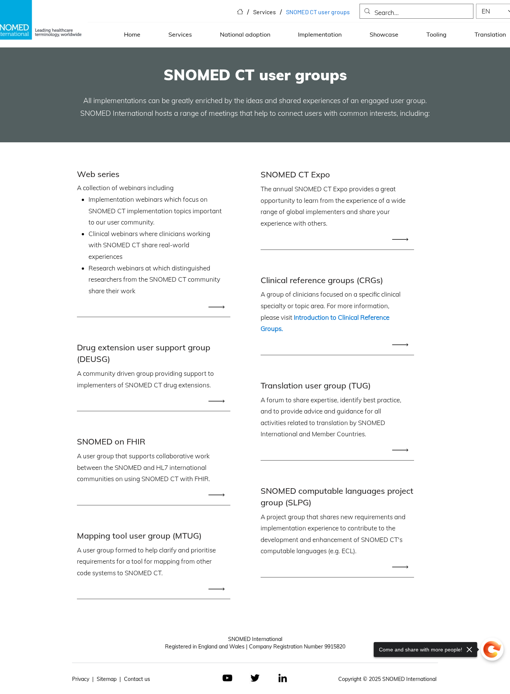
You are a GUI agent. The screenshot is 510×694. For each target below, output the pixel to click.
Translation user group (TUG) (316, 385)
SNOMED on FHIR (111, 441)
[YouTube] (227, 678)
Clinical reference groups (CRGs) (322, 280)
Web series (98, 174)
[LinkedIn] (283, 678)
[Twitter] (255, 678)
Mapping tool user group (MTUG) (139, 535)
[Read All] (218, 307)
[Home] (240, 11)
